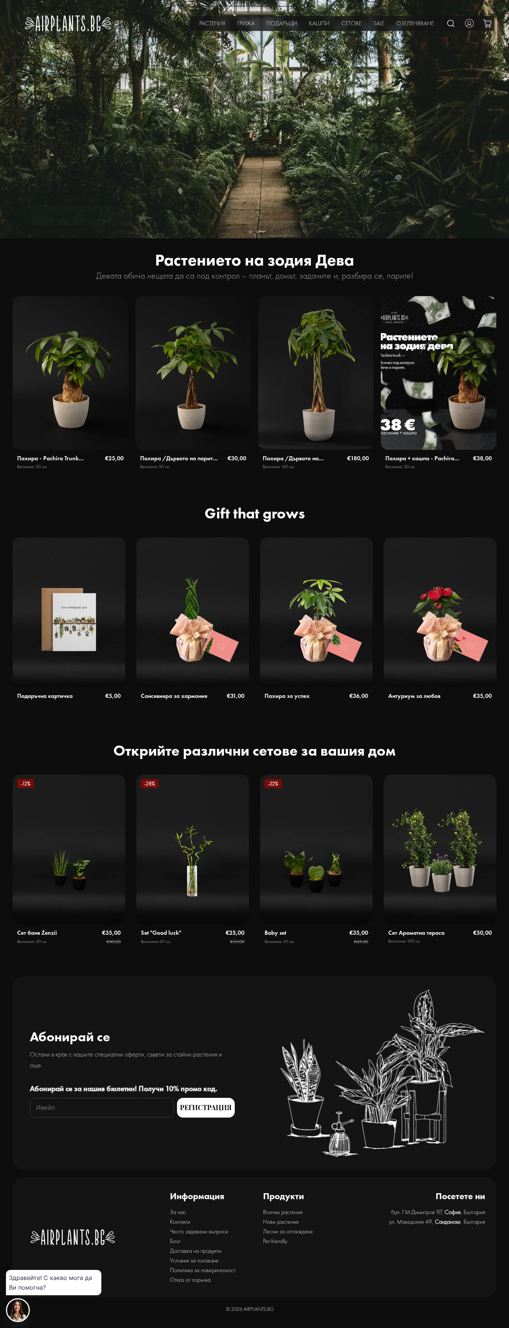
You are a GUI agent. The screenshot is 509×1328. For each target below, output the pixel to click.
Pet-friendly (275, 1241)
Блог (175, 1241)
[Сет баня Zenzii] (69, 850)
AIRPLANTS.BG (259, 1309)
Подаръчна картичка (45, 696)
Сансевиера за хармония (174, 696)
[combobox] (451, 23)
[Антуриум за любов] (440, 612)
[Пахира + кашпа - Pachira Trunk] (438, 373)
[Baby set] (316, 850)
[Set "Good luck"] (192, 850)
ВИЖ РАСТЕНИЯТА (81, 215)
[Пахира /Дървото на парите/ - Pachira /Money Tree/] (193, 373)
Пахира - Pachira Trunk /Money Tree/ (48, 458)
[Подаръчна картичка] (69, 612)
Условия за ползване (194, 1260)
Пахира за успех (287, 696)
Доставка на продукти (195, 1251)
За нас (178, 1212)
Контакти (180, 1222)
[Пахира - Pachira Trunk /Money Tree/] (70, 373)
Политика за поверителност (202, 1270)
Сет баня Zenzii (37, 933)
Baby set (275, 933)
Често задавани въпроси (199, 1231)
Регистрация (206, 1107)
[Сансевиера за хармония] (192, 612)
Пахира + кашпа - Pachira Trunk (419, 458)
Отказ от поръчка (190, 1280)
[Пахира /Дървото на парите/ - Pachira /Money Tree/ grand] (315, 373)
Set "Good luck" (161, 933)
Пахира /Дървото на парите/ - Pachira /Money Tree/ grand (298, 458)
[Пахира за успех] (316, 612)
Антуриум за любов (414, 696)
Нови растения (280, 1222)
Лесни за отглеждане (288, 1231)
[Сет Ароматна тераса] (440, 850)
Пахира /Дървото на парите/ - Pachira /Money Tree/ (179, 458)
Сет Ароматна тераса (416, 933)
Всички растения (283, 1212)
